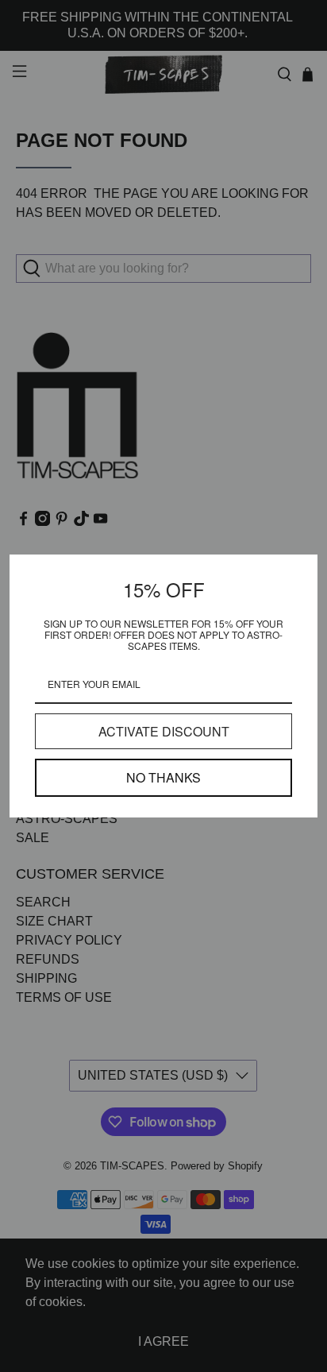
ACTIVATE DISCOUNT (163, 731)
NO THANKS (163, 777)
